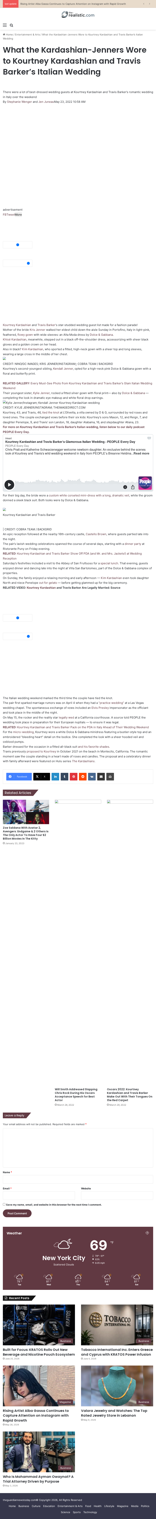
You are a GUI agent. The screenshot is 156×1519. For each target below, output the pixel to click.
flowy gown (25, 334)
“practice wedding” (111, 703)
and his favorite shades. (94, 746)
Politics (145, 1506)
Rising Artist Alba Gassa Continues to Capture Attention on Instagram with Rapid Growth (36, 1415)
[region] (31, 133)
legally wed (66, 717)
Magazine (122, 1506)
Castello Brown (96, 534)
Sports (77, 1512)
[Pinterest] (73, 776)
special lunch (109, 563)
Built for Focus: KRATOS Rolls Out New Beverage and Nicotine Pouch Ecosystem (39, 1352)
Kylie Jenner (41, 393)
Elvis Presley (100, 708)
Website (86, 1188)
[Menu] (5, 25)
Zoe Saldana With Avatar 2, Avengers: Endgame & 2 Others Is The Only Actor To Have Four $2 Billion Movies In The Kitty (26, 833)
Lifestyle (109, 1506)
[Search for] (11, 25)
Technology (90, 1512)
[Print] (110, 776)
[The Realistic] (78, 14)
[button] (78, 238)
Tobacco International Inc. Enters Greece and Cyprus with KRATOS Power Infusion (117, 1352)
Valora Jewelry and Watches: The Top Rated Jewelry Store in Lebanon (62, 3)
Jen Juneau (46, 102)
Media (134, 1506)
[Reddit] (83, 776)
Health (98, 1506)
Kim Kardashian (32, 349)
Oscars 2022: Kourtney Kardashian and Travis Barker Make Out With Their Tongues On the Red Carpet (129, 1094)
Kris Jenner (37, 330)
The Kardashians (83, 761)
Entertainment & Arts (27, 34)
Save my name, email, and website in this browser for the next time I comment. (54, 1204)
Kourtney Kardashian (17, 325)
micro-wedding (23, 732)
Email (7, 1188)
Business (23, 1506)
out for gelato (48, 582)
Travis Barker (46, 325)
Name (7, 1172)
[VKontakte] (92, 776)
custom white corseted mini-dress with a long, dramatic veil (89, 495)
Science (65, 1512)
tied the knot (50, 412)
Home (9, 34)
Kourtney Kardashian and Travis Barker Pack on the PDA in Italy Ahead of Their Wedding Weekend (76, 727)
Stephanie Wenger (19, 102)
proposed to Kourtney (41, 751)
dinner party (133, 544)
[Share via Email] (101, 776)
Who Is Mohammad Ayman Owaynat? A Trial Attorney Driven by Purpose (38, 1479)
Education (49, 1506)
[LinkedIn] (55, 776)
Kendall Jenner (63, 368)
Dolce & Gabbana (101, 334)
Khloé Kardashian (14, 339)
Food (88, 1506)
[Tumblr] (64, 776)
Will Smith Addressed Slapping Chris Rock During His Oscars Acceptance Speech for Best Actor (76, 1094)
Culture (36, 1506)
